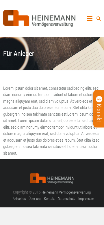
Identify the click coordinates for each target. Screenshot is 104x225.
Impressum (86, 198)
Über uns (35, 198)
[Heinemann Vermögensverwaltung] (39, 13)
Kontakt (49, 198)
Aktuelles (19, 198)
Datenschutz (66, 198)
